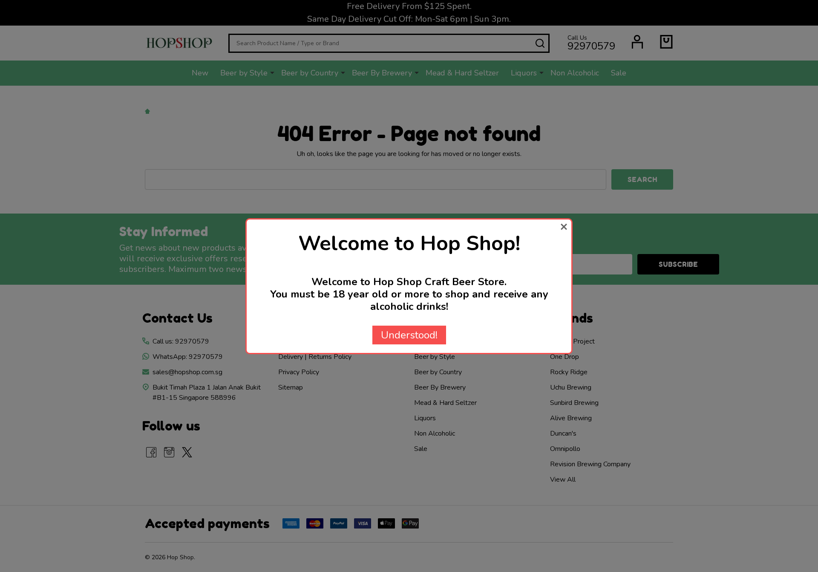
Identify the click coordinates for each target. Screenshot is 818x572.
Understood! (409, 335)
